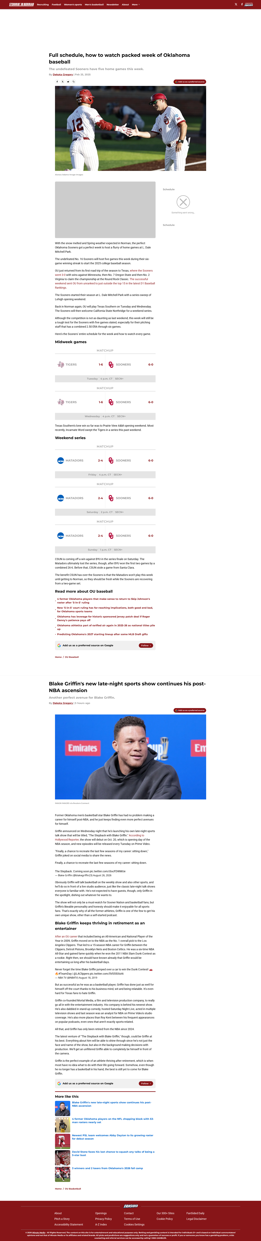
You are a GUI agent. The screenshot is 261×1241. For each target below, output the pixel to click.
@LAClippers (81, 973)
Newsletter (113, 4)
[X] (236, 4)
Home (58, 657)
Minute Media (38, 1232)
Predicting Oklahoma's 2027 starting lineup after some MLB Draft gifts (102, 634)
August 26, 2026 (102, 875)
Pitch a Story (62, 1218)
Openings (101, 1213)
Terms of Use (132, 1218)
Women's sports (73, 4)
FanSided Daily (195, 1213)
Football (56, 4)
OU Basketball (73, 1188)
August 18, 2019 (88, 977)
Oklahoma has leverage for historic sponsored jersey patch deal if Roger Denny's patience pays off (103, 618)
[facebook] (242, 4)
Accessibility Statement (68, 1224)
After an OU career (66, 936)
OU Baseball (72, 657)
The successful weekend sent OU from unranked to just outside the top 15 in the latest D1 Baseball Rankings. (105, 283)
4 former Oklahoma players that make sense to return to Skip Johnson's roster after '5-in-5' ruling (103, 601)
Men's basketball (94, 4)
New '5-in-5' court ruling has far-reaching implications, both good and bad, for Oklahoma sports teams (105, 609)
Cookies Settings (134, 1224)
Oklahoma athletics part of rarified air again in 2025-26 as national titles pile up (106, 627)
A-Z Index (101, 1224)
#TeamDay (65, 973)
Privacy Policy (103, 1218)
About (125, 4)
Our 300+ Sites (165, 1213)
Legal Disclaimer (196, 1218)
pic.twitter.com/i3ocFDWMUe (108, 871)
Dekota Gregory (63, 74)
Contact (129, 1213)
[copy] (73, 82)
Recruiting (43, 4)
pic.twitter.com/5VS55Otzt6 (107, 973)
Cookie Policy (165, 1218)
